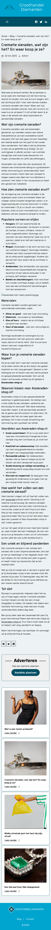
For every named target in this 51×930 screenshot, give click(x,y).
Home (4, 36)
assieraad (10, 499)
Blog (12, 36)
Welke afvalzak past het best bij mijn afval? (23, 835)
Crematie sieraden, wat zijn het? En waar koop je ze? (25, 37)
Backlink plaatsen (25, 672)
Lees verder (11, 733)
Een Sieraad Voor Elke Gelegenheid (21, 887)
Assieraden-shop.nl (11, 622)
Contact (30, 919)
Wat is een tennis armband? (18, 729)
